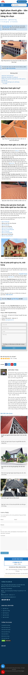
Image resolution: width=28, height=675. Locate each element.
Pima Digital (21, 671)
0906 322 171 (18, 562)
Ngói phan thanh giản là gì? (7, 75)
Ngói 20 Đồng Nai (5, 224)
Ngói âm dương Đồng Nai (7, 235)
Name (2, 519)
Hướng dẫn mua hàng (5, 625)
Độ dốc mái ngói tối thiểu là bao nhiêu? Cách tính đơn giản (14, 435)
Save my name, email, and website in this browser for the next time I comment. (13, 532)
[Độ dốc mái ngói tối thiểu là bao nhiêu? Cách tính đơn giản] (14, 425)
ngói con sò (11, 163)
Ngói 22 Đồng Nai (5, 231)
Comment (3, 535)
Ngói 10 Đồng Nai (5, 221)
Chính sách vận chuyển (5, 629)
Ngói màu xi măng (6, 610)
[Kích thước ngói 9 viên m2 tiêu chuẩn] (14, 488)
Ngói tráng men (6, 612)
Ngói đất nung (5, 608)
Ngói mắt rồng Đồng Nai (7, 232)
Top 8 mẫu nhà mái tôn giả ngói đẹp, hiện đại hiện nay (13, 467)
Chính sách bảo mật (5, 638)
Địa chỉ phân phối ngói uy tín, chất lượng (10, 82)
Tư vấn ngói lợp (5, 21)
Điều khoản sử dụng (5, 636)
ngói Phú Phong (14, 298)
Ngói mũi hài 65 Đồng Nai (7, 228)
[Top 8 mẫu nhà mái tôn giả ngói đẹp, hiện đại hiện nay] (14, 456)
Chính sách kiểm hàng (5, 631)
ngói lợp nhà (11, 276)
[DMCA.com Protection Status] (6, 641)
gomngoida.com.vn (10, 319)
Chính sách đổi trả (4, 633)
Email (15, 519)
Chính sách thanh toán (5, 627)
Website (2, 524)
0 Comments (15, 21)
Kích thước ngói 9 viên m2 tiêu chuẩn (10, 498)
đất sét (17, 150)
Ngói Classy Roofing (10, 68)
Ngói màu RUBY (6, 617)
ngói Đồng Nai (6, 27)
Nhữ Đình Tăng (13, 19)
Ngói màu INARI (6, 615)
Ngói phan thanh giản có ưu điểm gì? (9, 77)
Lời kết (5, 83)
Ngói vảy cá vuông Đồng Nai (8, 229)
